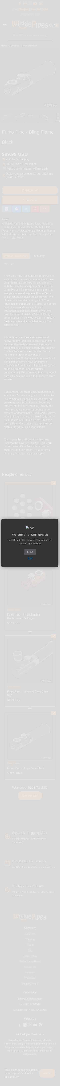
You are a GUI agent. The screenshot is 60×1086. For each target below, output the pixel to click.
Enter (30, 551)
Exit (30, 558)
